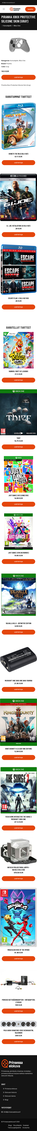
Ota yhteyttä (17, 1125)
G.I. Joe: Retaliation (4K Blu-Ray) (18, 226)
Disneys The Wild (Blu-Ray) (18, 154)
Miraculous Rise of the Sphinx (19, 950)
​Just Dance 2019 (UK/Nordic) (18, 553)
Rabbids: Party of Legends (18, 371)
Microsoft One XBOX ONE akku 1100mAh (18, 680)
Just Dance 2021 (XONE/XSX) (19, 495)
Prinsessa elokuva (11, 1089)
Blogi (6, 1100)
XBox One (17, 26)
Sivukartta (25, 1128)
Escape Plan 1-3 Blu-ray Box (18, 298)
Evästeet (26, 1125)
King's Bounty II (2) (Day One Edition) (18, 749)
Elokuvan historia (11, 1092)
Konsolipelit (7, 26)
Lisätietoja (18, 77)
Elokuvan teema (10, 1096)
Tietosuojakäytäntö (14, 1128)
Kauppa (30, 9)
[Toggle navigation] (3, 9)
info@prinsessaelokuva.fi (8, 2)
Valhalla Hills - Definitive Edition (18, 623)
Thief (18, 438)
